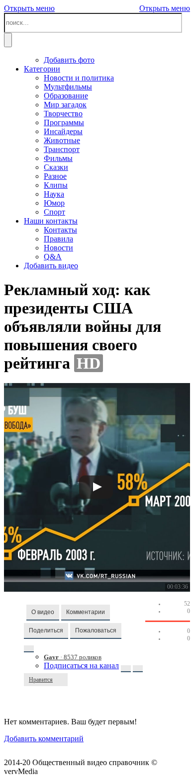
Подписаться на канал (81, 665)
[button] (42, 613)
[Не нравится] (63, 679)
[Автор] (29, 648)
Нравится (41, 679)
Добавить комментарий (44, 738)
